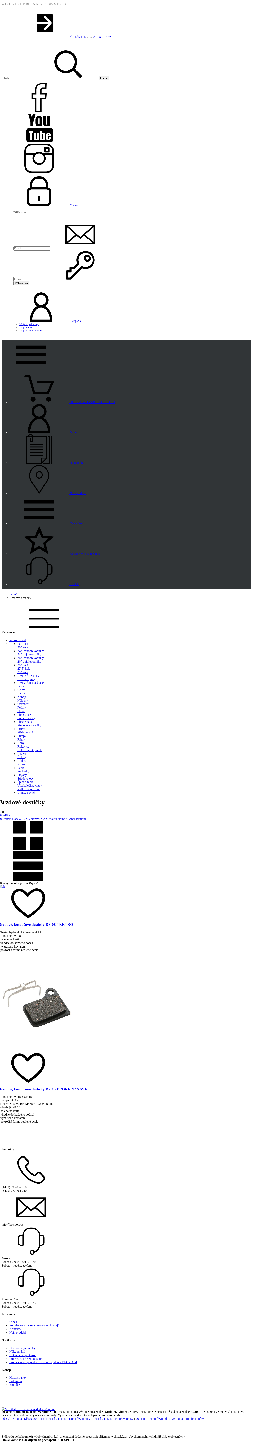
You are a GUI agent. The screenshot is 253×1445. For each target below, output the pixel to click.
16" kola (22, 643)
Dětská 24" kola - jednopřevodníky (68, 1418)
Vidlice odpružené (28, 789)
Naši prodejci (17, 1332)
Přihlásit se (21, 283)
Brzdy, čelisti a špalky (31, 682)
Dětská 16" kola (12, 1418)
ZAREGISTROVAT (102, 36)
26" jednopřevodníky (30, 658)
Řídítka (21, 760)
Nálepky (22, 700)
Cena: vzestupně (57, 818)
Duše (20, 686)
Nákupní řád (17, 1351)
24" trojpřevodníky (29, 654)
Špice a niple (25, 782)
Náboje (21, 697)
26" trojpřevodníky (29, 661)
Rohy (20, 743)
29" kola (22, 672)
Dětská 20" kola (34, 1418)
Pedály (21, 707)
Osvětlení (23, 704)
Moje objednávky (29, 324)
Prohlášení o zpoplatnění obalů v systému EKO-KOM (43, 1362)
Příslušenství (25, 732)
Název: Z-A (38, 818)
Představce (24, 714)
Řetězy (21, 757)
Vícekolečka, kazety (30, 785)
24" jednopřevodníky (30, 650)
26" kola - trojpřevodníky (188, 1418)
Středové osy (25, 778)
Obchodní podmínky (22, 1348)
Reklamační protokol (22, 1355)
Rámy (21, 739)
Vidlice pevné (26, 792)
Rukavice (23, 746)
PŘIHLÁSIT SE (77, 36)
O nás (13, 1321)
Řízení (21, 764)
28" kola (22, 665)
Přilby (21, 728)
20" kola (22, 647)
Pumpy (21, 736)
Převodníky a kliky (29, 725)
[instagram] (39, 172)
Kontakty (15, 1329)
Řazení (21, 753)
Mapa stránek (17, 1377)
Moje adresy (26, 327)
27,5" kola (23, 668)
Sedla (20, 767)
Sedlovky (23, 771)
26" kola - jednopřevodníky (153, 1418)
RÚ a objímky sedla (29, 750)
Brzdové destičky (28, 675)
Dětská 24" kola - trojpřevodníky (112, 1418)
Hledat (104, 78)
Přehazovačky (26, 718)
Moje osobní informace (31, 330)
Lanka (21, 693)
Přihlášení (15, 1381)
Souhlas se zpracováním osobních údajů (34, 1325)
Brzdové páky (26, 679)
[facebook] (39, 111)
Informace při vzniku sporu (26, 1358)
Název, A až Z (21, 818)
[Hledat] (68, 78)
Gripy (21, 689)
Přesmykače (24, 721)
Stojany (22, 775)
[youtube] (39, 141)
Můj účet (15, 1384)
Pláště (21, 711)
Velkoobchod (17, 640)
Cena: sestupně (77, 818)
